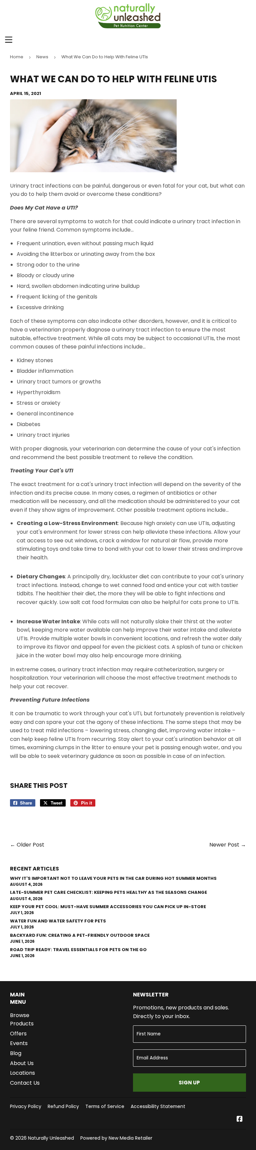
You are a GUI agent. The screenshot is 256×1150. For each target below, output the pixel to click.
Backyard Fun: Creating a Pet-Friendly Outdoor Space (80, 935)
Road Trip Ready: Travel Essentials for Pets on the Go (78, 949)
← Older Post (27, 845)
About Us (22, 1063)
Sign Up (189, 1082)
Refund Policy (63, 1106)
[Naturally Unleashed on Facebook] (240, 1119)
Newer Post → (227, 845)
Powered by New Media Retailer (116, 1138)
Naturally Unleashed (51, 1138)
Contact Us (25, 1083)
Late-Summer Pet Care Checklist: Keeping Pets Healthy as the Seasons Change (108, 892)
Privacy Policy (25, 1106)
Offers (18, 1033)
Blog (15, 1053)
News (42, 57)
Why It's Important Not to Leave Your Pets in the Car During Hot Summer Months (113, 878)
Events (19, 1043)
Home (16, 57)
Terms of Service (104, 1106)
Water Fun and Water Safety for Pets (58, 921)
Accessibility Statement (158, 1106)
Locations (22, 1073)
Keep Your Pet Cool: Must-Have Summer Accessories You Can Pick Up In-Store (108, 906)
